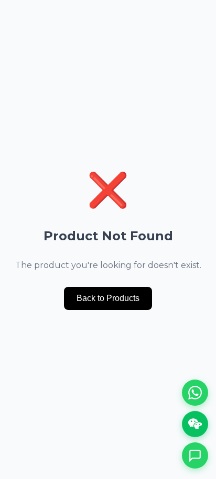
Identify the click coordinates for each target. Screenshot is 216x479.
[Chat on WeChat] (195, 424)
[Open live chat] (195, 455)
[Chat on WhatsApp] (195, 393)
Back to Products (108, 298)
